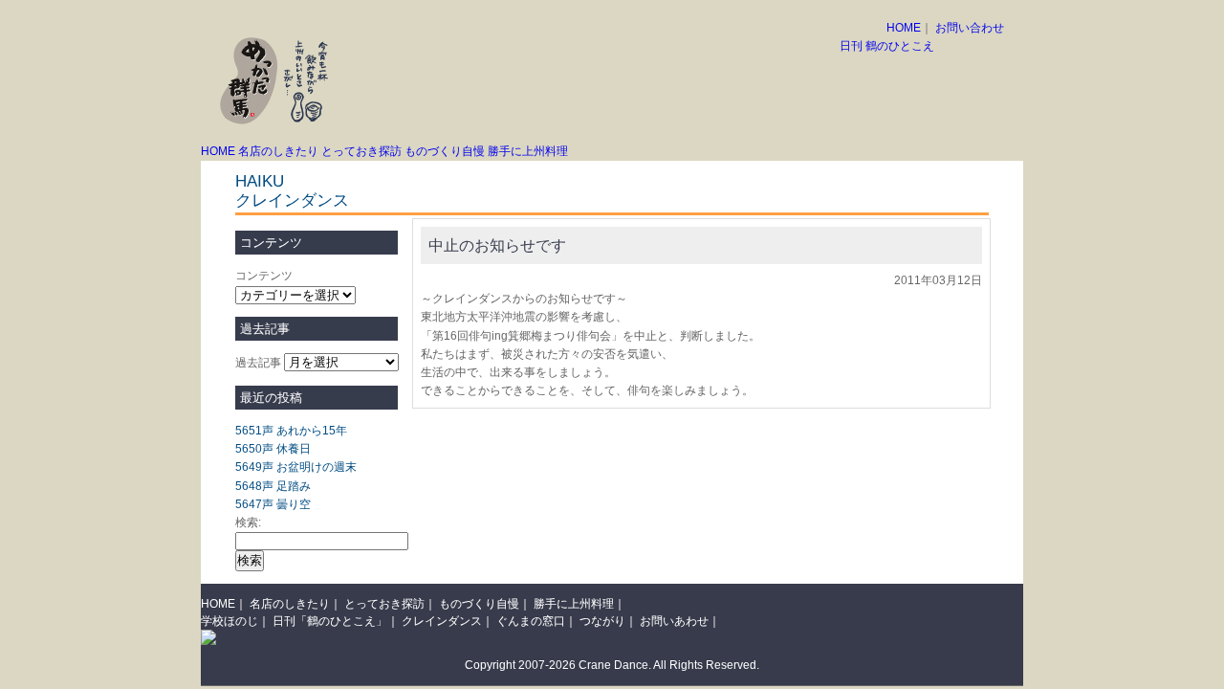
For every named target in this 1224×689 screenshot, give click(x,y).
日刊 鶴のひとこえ (887, 46)
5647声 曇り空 (273, 504)
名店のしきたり (278, 151)
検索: (248, 522)
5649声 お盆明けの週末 (296, 467)
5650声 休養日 (273, 449)
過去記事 (258, 362)
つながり (602, 621)
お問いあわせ (674, 621)
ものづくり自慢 (444, 151)
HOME (903, 27)
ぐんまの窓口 (530, 621)
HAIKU (259, 181)
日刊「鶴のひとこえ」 (330, 621)
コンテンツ (264, 275)
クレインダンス (292, 200)
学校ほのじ (229, 621)
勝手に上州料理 (528, 151)
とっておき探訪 (361, 151)
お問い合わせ (969, 27)
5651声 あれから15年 (291, 430)
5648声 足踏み (273, 486)
